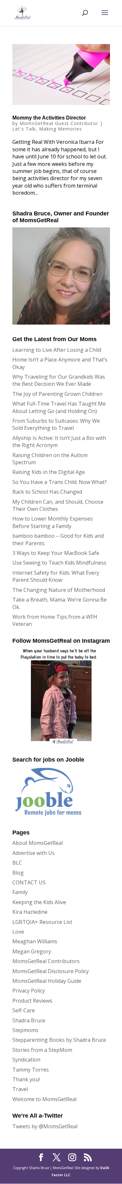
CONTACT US (29, 882)
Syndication (26, 1059)
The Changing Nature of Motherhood (58, 589)
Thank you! (26, 1079)
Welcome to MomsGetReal (44, 1099)
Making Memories (60, 129)
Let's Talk (24, 129)
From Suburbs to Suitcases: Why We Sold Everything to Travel (56, 424)
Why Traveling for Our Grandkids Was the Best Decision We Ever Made (58, 380)
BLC (17, 862)
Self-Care (23, 1010)
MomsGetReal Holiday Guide (46, 980)
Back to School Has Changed (47, 491)
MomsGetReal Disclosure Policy (50, 971)
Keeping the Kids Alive (39, 902)
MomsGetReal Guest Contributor (59, 123)
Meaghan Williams (34, 941)
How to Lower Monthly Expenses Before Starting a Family (52, 522)
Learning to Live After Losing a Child (56, 349)
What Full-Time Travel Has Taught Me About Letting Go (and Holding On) (59, 407)
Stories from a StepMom (42, 1049)
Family (20, 892)
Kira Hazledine (29, 911)
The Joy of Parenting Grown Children (57, 393)
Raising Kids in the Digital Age (48, 472)
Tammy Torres (30, 1069)
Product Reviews (32, 1000)
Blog (18, 872)
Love (18, 931)
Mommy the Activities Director (49, 118)
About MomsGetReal (37, 842)
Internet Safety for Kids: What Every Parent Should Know (55, 576)
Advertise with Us (33, 852)
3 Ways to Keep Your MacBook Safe (55, 553)
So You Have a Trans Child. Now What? (59, 482)
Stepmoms (25, 1030)
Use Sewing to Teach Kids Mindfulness (59, 562)
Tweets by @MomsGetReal (44, 1126)
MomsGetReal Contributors (46, 961)
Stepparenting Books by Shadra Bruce (59, 1039)
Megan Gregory (31, 951)
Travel (20, 1089)
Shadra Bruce (28, 1020)
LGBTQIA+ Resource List (42, 921)
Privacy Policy (28, 990)
